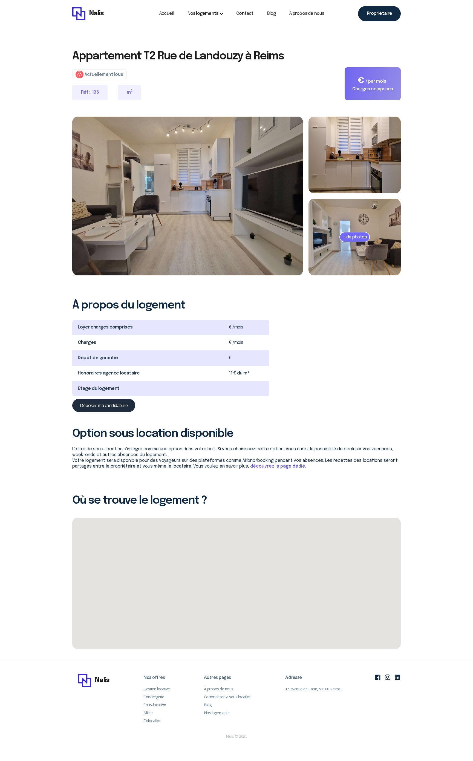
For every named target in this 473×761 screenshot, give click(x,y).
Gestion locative (156, 688)
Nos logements (217, 712)
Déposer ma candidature (104, 405)
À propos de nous (306, 13)
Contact (244, 13)
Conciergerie (153, 696)
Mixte (148, 712)
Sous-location (154, 704)
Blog (271, 13)
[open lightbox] (187, 196)
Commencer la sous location (228, 696)
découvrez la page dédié (277, 466)
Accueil (166, 13)
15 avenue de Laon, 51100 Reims (313, 688)
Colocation (152, 720)
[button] (205, 13)
